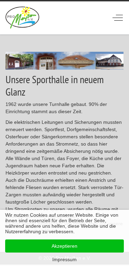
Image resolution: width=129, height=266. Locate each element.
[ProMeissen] (23, 18)
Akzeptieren (64, 246)
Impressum (64, 259)
